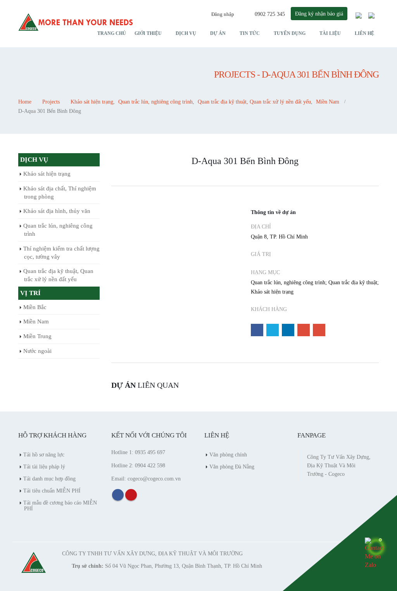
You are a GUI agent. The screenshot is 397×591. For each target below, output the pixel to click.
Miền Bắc (35, 307)
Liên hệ (364, 33)
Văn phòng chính (228, 454)
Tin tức (250, 33)
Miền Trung (37, 336)
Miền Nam (36, 321)
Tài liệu (330, 33)
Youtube (131, 495)
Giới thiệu (148, 33)
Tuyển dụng (290, 33)
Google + (303, 330)
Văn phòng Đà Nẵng (231, 466)
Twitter (272, 330)
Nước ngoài (37, 351)
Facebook (257, 330)
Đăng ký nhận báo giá (319, 13)
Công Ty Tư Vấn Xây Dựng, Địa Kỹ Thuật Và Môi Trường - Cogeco (339, 465)
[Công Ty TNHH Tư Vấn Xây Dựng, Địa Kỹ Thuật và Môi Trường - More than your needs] (76, 22)
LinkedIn (288, 330)
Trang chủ (111, 33)
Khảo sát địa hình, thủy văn (56, 211)
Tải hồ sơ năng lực (43, 454)
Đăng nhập (222, 14)
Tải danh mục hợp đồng (49, 478)
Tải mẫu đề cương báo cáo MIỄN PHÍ (60, 505)
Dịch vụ (186, 33)
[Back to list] (116, 163)
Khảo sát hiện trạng (47, 174)
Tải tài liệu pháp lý (44, 466)
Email (319, 330)
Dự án (218, 33)
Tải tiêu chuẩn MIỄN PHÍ (52, 490)
